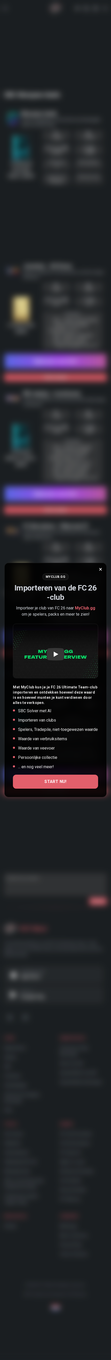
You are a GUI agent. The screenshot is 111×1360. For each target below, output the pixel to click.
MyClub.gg (85, 608)
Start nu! (55, 781)
